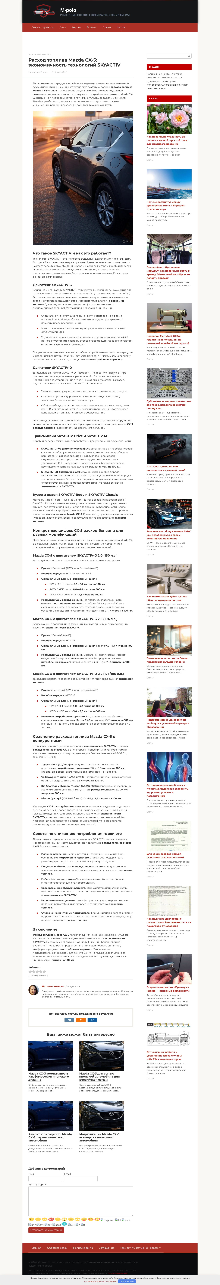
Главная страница (42, 27)
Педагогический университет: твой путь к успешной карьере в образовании (168, 723)
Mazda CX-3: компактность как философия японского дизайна (48, 1077)
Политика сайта (83, 1247)
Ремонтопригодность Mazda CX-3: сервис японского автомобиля (50, 1137)
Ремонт (76, 27)
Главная (36, 1247)
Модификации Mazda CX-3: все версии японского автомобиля (99, 1137)
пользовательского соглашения (100, 1281)
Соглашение (106, 1247)
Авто (63, 27)
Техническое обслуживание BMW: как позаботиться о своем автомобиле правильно (169, 535)
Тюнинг (92, 27)
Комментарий (37, 1184)
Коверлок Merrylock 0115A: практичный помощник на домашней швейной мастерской (168, 340)
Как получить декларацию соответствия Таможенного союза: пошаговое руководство (169, 922)
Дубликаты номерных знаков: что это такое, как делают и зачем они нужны (169, 405)
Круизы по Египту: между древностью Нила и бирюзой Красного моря (166, 206)
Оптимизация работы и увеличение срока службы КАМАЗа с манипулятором (164, 1056)
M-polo (68, 10)
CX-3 (64, 72)
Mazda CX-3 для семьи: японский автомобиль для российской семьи (99, 1077)
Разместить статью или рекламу (140, 1247)
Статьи (107, 27)
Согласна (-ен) (127, 1281)
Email (67, 1174)
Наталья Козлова (53, 986)
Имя (31, 1174)
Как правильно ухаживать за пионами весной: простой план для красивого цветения (167, 140)
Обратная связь (57, 1247)
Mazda (121, 27)
